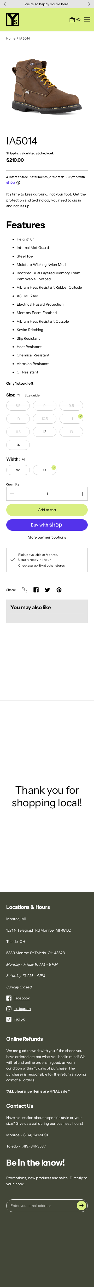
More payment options (47, 537)
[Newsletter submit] (81, 1205)
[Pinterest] (59, 590)
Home (10, 38)
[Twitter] (47, 590)
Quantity (12, 484)
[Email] (24, 590)
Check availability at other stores (41, 565)
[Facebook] (36, 590)
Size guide (32, 395)
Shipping (13, 153)
